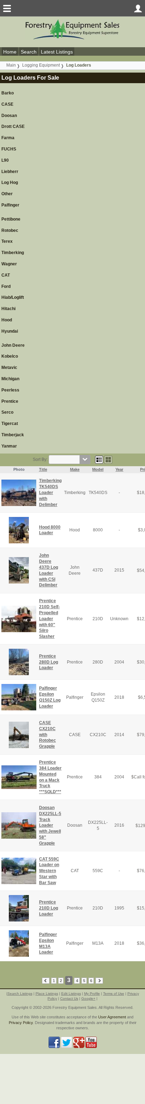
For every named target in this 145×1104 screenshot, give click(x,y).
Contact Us (69, 998)
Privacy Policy (21, 1022)
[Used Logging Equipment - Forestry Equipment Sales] (72, 29)
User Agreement (112, 1017)
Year (119, 469)
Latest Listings (57, 52)
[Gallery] (108, 459)
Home (10, 52)
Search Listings (19, 993)
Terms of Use (113, 993)
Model (97, 469)
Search (29, 52)
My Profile (92, 993)
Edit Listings (71, 993)
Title (43, 469)
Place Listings (47, 993)
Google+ (88, 998)
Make (75, 469)
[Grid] (99, 459)
